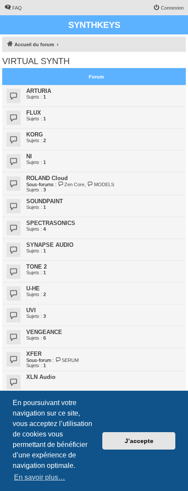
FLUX (33, 112)
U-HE (33, 288)
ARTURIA (38, 91)
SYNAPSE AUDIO (49, 245)
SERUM (70, 360)
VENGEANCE (44, 332)
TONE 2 (36, 266)
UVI (31, 310)
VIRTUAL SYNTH (36, 61)
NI (29, 156)
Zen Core (74, 184)
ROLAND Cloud (47, 178)
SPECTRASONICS (50, 223)
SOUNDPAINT (44, 201)
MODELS (104, 184)
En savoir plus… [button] (39, 477)
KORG (34, 134)
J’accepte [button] (139, 440)
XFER (34, 354)
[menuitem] (13, 8)
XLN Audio (41, 377)
